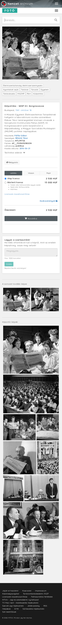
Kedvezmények (48, 201)
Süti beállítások (9, 612)
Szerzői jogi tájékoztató (13, 606)
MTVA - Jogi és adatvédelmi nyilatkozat (20, 600)
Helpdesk (6, 609)
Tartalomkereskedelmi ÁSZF (36, 594)
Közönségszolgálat (10, 594)
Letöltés (13, 173)
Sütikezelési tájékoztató (33, 609)
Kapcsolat (26, 591)
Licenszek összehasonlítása (17, 194)
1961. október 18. (23, 110)
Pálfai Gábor (20, 135)
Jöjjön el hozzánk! (10, 591)
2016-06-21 (25, 148)
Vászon (31, 173)
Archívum (20, 3)
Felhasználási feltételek (42, 597)
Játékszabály (33, 606)
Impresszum (40, 591)
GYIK (16, 609)
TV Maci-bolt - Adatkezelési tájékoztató (20, 603)
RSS (45, 606)
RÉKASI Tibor (21, 138)
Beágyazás (13, 162)
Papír (48, 173)
